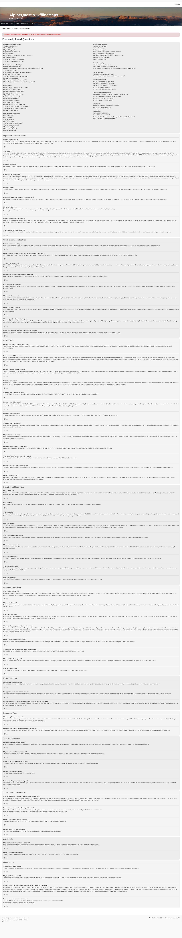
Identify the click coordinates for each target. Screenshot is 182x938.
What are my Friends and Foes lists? (103, 74)
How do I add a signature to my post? (14, 91)
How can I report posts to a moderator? (14, 104)
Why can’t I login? (8, 53)
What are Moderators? (99, 48)
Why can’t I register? (9, 50)
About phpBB (125, 868)
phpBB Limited (51, 868)
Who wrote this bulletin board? (101, 113)
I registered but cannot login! (11, 52)
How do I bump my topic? (10, 110)
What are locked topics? (10, 129)
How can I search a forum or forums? (103, 81)
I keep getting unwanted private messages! (105, 66)
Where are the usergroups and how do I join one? (107, 52)
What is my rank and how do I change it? (14, 80)
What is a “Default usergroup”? (101, 57)
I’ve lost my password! (9, 57)
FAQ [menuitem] (31, 23)
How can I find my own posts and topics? (104, 89)
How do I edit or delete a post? (12, 89)
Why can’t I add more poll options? (13, 95)
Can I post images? (8, 121)
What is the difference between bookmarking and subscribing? (110, 94)
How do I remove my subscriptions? (103, 100)
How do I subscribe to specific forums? (104, 98)
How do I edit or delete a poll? (11, 97)
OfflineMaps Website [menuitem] (22, 23)
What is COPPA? (8, 48)
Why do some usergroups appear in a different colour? (108, 55)
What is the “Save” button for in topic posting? (16, 106)
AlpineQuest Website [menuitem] (7, 23)
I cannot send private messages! (102, 65)
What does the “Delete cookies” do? (13, 61)
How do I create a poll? (10, 93)
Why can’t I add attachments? (11, 100)
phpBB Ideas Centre (80, 878)
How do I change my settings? (12, 66)
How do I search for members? (101, 87)
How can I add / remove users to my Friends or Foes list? (109, 76)
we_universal (8, 919)
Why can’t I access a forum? (11, 98)
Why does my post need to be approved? (15, 108)
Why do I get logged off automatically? (14, 59)
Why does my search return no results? (104, 83)
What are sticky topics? (9, 127)
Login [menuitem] (178, 4)
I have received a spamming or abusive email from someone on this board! (114, 68)
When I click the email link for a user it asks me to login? (19, 82)
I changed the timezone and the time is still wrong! (17, 72)
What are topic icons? (9, 131)
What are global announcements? (13, 123)
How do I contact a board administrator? (104, 119)
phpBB (5, 288)
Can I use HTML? (8, 117)
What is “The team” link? (100, 59)
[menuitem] (4, 922)
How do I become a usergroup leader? (104, 53)
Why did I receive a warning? (11, 102)
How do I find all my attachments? (102, 107)
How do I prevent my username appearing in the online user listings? (23, 68)
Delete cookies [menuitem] (163, 918)
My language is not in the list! (11, 74)
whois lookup (121, 887)
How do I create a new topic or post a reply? (15, 87)
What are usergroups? (99, 50)
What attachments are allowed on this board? (106, 105)
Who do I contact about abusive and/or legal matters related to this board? (114, 117)
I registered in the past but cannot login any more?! (17, 55)
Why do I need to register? (10, 46)
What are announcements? (11, 125)
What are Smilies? (8, 119)
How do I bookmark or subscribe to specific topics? (107, 96)
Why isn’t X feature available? (101, 115)
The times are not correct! (10, 70)
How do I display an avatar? (11, 78)
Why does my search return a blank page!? (105, 85)
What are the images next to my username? (15, 76)
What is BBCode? (8, 115)
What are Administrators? (100, 46)
